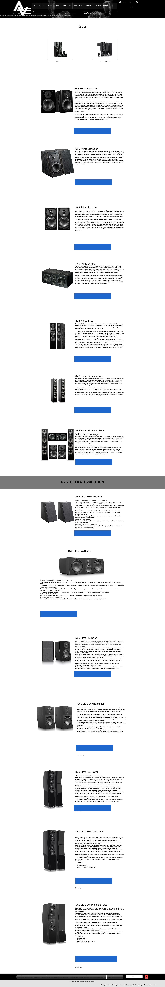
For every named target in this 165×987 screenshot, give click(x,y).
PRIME (58, 61)
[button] (130, 2)
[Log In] (119, 2)
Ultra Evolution (105, 61)
